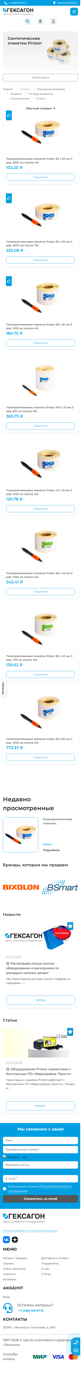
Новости (12, 914)
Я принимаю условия (40, 1188)
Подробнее (40, 177)
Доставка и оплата (54, 1258)
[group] (40, 834)
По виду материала (41, 93)
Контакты (10, 1279)
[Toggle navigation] (74, 12)
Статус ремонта (14, 1268)
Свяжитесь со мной (40, 1199)
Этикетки (16, 93)
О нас (45, 1268)
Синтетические (19, 98)
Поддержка (49, 1263)
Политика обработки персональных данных (30, 1230)
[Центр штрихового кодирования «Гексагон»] (18, 11)
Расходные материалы (51, 89)
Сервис (8, 1263)
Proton (41, 98)
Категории (40, 77)
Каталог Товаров (15, 1258)
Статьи (10, 1020)
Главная (8, 89)
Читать (40, 1000)
